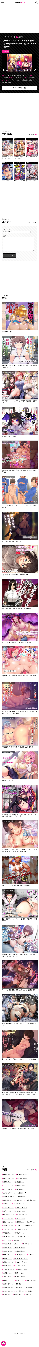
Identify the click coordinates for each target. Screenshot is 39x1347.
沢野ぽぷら (8, 1218)
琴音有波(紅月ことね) (11, 1244)
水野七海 (31, 1280)
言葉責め (4, 82)
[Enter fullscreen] (35, 70)
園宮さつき (8, 1255)
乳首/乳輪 (25, 80)
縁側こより (8, 1262)
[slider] (8, 70)
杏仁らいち (21, 1262)
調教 (9, 82)
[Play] (4, 70)
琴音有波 (7, 1233)
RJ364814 (6, 51)
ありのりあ (20, 1277)
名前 (19, 230)
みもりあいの (9, 1196)
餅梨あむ (20, 1186)
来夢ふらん (8, 1229)
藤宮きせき (8, 1280)
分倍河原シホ (23, 1193)
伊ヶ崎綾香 (30, 1200)
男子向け (21, 37)
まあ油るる (30, 1287)
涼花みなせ (22, 1178)
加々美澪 (20, 1291)
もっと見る (30, 134)
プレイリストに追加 (20, 88)
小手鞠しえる (9, 75)
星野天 (20, 1280)
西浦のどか (8, 1284)
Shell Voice (5, 78)
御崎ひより (8, 1226)
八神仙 (30, 1291)
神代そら (7, 1247)
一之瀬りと (21, 1229)
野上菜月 (31, 1222)
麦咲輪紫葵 (20, 1251)
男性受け (31, 80)
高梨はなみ (22, 1215)
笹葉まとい (32, 78)
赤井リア (29, 1295)
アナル (13, 80)
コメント (19, 236)
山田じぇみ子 (9, 1193)
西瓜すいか (19, 1204)
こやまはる (8, 1207)
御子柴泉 (7, 1182)
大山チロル (8, 1186)
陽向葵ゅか (8, 1175)
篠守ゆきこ (23, 75)
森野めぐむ (20, 1273)
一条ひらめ (20, 1247)
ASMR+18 (22, 1333)
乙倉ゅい (7, 1211)
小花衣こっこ (23, 1236)
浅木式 (7, 1204)
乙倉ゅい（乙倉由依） (25, 1226)
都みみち (7, 1251)
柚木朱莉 (27, 1244)
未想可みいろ (9, 1269)
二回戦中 (7, 1273)
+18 (19, 2)
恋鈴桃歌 (7, 1200)
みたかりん (8, 1287)
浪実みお (22, 1269)
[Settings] (27, 70)
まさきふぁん (21, 1284)
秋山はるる (8, 1189)
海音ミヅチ (21, 1207)
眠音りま (7, 1258)
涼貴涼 (18, 1200)
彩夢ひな (7, 1295)
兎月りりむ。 (9, 1236)
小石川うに (20, 1266)
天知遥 (21, 1196)
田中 (31, 1255)
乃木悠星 (7, 1277)
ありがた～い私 (21, 1258)
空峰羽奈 (18, 1295)
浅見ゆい (7, 1266)
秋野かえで (22, 1175)
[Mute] (19, 70)
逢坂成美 (19, 1182)
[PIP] (31, 70)
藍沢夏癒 (18, 1240)
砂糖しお (19, 1233)
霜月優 (19, 1287)
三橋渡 (20, 1222)
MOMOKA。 (8, 1215)
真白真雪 (20, 1255)
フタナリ (18, 80)
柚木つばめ (8, 1178)
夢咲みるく (8, 1291)
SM (9, 80)
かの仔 (7, 1240)
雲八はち (20, 1218)
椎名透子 (16, 75)
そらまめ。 (20, 1211)
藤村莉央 (20, 1189)
